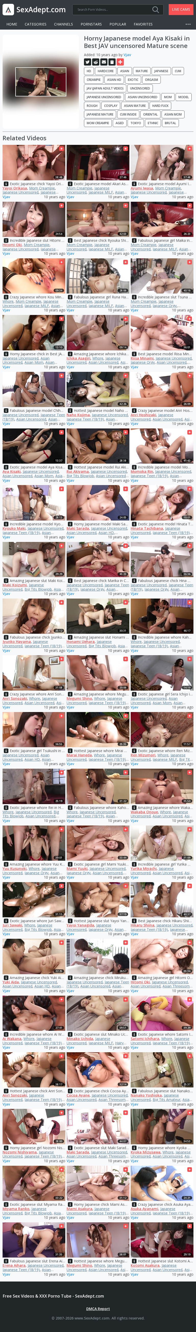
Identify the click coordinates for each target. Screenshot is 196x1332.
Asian (124, 71)
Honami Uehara (81, 641)
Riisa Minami (142, 358)
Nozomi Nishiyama (20, 1152)
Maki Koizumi (15, 584)
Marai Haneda (79, 755)
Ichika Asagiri (78, 358)
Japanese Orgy (165, 305)
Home (11, 24)
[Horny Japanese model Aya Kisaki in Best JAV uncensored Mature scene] (40, 81)
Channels (63, 24)
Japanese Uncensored (104, 97)
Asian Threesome (177, 986)
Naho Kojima (78, 414)
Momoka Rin (142, 471)
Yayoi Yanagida (80, 925)
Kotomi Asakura (145, 1265)
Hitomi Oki (12, 244)
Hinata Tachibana (147, 528)
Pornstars (91, 24)
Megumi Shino (79, 698)
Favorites (143, 24)
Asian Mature (135, 106)
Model (183, 97)
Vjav (127, 54)
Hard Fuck (160, 106)
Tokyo (135, 123)
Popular (117, 24)
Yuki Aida (11, 982)
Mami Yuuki (77, 868)
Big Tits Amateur (166, 1099)
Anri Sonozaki (15, 698)
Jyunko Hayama (17, 641)
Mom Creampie (98, 123)
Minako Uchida (80, 1038)
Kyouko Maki (14, 528)
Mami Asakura (79, 1208)
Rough (92, 106)
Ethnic (153, 123)
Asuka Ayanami (144, 1208)
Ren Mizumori (143, 755)
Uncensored (140, 88)
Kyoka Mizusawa (146, 1152)
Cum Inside (128, 114)
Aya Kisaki (12, 471)
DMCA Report (98, 1308)
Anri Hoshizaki (143, 414)
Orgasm (151, 80)
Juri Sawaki (12, 925)
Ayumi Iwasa (142, 188)
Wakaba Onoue (144, 811)
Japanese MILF (101, 192)
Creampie (94, 80)
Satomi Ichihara (145, 1038)
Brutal (170, 123)
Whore (8, 301)
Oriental (150, 114)
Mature (142, 71)
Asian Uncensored (142, 97)
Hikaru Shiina (142, 925)
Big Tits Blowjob (80, 475)
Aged (120, 123)
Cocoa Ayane (78, 1095)
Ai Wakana (12, 1038)
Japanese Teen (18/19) (85, 419)
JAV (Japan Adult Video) (105, 88)
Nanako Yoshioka (146, 1095)
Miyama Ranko (16, 1208)
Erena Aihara (14, 1265)
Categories (35, 24)
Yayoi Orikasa (15, 188)
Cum (178, 71)
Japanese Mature (100, 114)
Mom (168, 97)
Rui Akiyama (78, 471)
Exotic (133, 80)
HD (89, 71)
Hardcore (106, 71)
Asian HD (114, 80)
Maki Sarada (78, 528)
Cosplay (110, 106)
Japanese (161, 71)
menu (189, 24)
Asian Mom (173, 114)
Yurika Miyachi (144, 868)
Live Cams (181, 9)
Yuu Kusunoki (15, 868)
